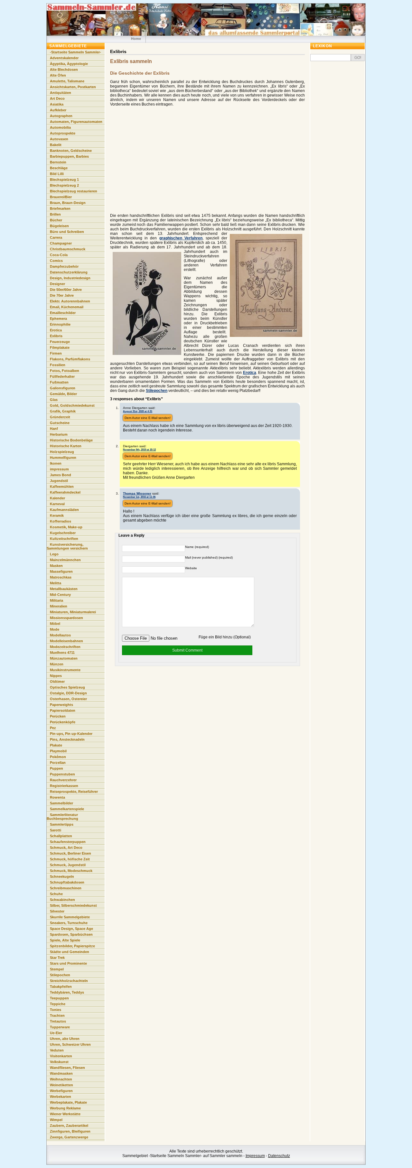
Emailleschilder (63, 313)
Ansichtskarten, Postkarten (73, 87)
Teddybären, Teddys (67, 992)
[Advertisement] (164, 164)
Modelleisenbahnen (66, 641)
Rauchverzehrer (63, 780)
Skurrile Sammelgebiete (70, 917)
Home (136, 39)
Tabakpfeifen (61, 986)
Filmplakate (60, 347)
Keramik (57, 515)
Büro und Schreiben (67, 232)
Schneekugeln (62, 876)
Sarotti (55, 830)
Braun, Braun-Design (68, 203)
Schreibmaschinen (65, 888)
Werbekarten (60, 1096)
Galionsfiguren (62, 388)
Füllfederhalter (62, 376)
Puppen (56, 768)
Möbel (55, 624)
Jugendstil (59, 481)
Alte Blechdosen (64, 69)
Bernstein (58, 162)
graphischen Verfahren (180, 238)
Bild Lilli (57, 174)
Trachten (57, 1015)
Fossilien (57, 365)
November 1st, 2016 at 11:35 (139, 496)
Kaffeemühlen (62, 486)
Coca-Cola (59, 255)
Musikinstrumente (65, 670)
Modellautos (60, 635)
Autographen (61, 116)
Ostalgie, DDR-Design (68, 693)
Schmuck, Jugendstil (68, 865)
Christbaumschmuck (67, 249)
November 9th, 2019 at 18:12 (139, 449)
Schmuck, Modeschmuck (71, 871)
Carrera (56, 237)
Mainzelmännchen (65, 560)
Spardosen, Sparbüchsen (71, 934)
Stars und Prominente (68, 963)
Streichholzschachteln (69, 981)
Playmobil (58, 751)
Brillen (55, 214)
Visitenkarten (61, 1056)
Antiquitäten (60, 93)
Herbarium (59, 434)
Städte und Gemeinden (69, 952)
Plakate (56, 745)
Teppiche (57, 1004)
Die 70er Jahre (62, 295)
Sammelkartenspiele (67, 809)
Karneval (57, 504)
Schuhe (56, 894)
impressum (59, 469)
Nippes (56, 676)
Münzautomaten (64, 658)
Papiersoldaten (62, 710)
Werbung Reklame (65, 1108)
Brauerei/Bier (61, 197)
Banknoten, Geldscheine (71, 151)
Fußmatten (59, 382)
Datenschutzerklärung (69, 272)
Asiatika (56, 104)
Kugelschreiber (63, 533)
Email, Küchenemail (66, 307)
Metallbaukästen (64, 589)
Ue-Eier (56, 1033)
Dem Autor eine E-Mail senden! (148, 418)
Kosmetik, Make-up (66, 527)
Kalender (57, 498)
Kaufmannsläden (64, 510)
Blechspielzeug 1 (64, 179)
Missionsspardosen (66, 618)
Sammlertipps (61, 824)
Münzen (56, 664)
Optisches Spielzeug (67, 687)
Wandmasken (61, 1073)
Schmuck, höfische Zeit (70, 859)
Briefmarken (60, 208)
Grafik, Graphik (63, 411)
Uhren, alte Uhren (65, 1039)
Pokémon (58, 757)
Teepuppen (59, 998)
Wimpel (56, 1120)
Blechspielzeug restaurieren (73, 191)
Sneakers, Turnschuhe (69, 923)
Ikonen (55, 463)
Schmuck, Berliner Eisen (70, 853)
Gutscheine (60, 423)
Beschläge (59, 168)
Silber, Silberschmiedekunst (73, 905)
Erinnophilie (60, 324)
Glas (54, 400)
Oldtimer (57, 681)
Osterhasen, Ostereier (68, 699)
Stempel (57, 969)
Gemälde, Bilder (63, 394)
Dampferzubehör (64, 266)
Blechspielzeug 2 (64, 185)
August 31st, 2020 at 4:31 (137, 411)
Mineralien (58, 606)
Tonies (55, 1010)
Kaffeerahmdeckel (65, 492)
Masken (56, 566)
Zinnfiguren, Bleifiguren (70, 1131)
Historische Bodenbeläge (71, 440)
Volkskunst (59, 1062)
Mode (54, 629)
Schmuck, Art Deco (66, 847)
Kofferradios (60, 521)
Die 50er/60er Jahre (66, 290)
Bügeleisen (59, 226)
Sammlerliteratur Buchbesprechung (62, 816)
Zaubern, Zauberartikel (69, 1125)
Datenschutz (279, 1156)
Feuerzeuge (60, 342)
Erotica (249, 372)
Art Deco (57, 98)
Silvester (57, 911)
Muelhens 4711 (62, 652)
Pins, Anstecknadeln (67, 739)
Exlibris (56, 336)
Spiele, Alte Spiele (65, 940)
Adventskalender (64, 58)
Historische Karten (65, 446)
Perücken (58, 716)
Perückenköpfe (62, 722)
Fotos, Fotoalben (64, 371)
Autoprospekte (62, 133)
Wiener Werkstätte (65, 1114)
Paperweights (61, 705)
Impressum (255, 1156)
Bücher (56, 220)
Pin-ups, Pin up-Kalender (71, 734)
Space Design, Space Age (71, 929)
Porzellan (58, 763)
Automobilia (60, 127)
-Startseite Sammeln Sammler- (75, 52)
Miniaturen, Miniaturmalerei (73, 612)
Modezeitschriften (65, 647)
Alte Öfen (58, 75)
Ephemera (58, 318)
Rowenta (57, 797)
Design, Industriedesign (70, 278)
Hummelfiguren (63, 457)
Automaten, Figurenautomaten (76, 122)
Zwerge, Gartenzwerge (69, 1137)
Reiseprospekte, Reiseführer (74, 791)
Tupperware (60, 1027)
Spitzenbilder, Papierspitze (72, 946)
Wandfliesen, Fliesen (67, 1068)
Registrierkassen (64, 786)
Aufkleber (58, 110)
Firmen (56, 353)
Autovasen (59, 139)
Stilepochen (156, 390)
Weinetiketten (61, 1085)
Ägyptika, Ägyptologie (69, 64)
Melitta (55, 583)
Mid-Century (60, 595)
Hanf (54, 429)
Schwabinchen (62, 900)
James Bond (60, 475)
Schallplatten (61, 836)
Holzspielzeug (62, 452)
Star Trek (57, 957)
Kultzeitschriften (64, 539)
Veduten (57, 1050)
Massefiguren (61, 571)
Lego (54, 554)
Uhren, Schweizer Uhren (70, 1044)
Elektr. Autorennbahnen (70, 301)
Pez (53, 728)
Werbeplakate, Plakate (68, 1102)
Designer (57, 284)
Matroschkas (60, 577)
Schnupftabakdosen (67, 882)
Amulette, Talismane (67, 81)
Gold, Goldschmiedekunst (72, 405)
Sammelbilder (61, 803)
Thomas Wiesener (137, 493)
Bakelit (55, 145)
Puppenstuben (62, 774)
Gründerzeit (60, 417)
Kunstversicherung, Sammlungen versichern (67, 546)
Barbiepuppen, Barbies (69, 156)
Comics (56, 261)
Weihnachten (61, 1079)
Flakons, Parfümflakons (70, 359)
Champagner (61, 243)
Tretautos (58, 1021)
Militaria (56, 600)
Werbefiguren (61, 1091)
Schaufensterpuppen (68, 842)
